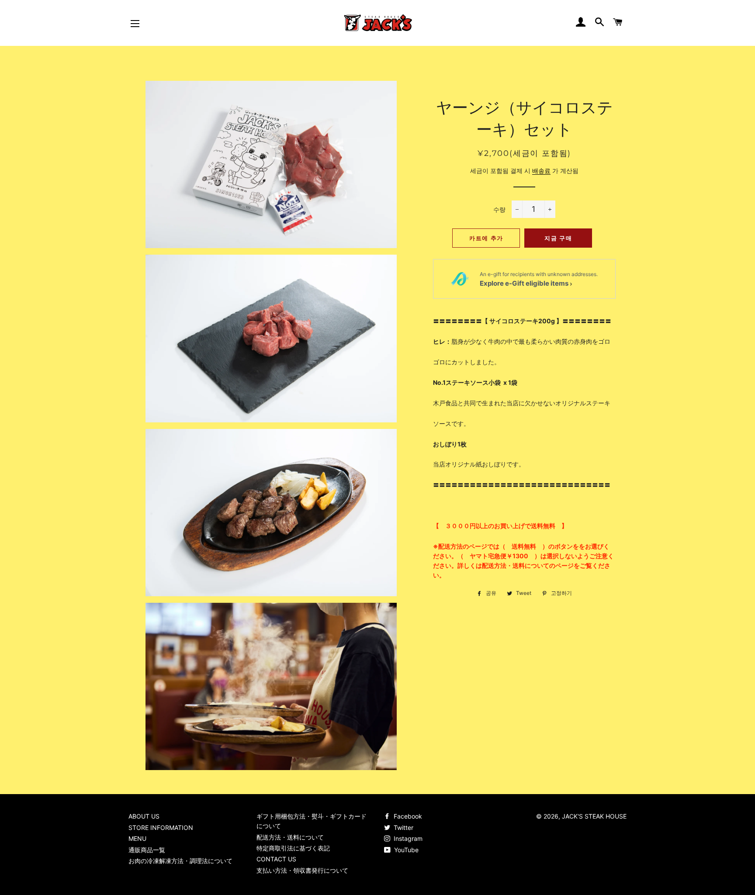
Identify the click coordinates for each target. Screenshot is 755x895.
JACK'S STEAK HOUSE (594, 816)
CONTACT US (276, 859)
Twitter (402, 827)
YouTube (405, 850)
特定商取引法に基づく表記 (293, 848)
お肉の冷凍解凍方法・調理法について (180, 860)
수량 (499, 209)
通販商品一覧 (146, 850)
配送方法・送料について (290, 837)
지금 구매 (558, 238)
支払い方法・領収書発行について (302, 870)
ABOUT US (143, 816)
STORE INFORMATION (160, 827)
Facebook (407, 816)
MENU (137, 838)
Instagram (407, 838)
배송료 (541, 170)
